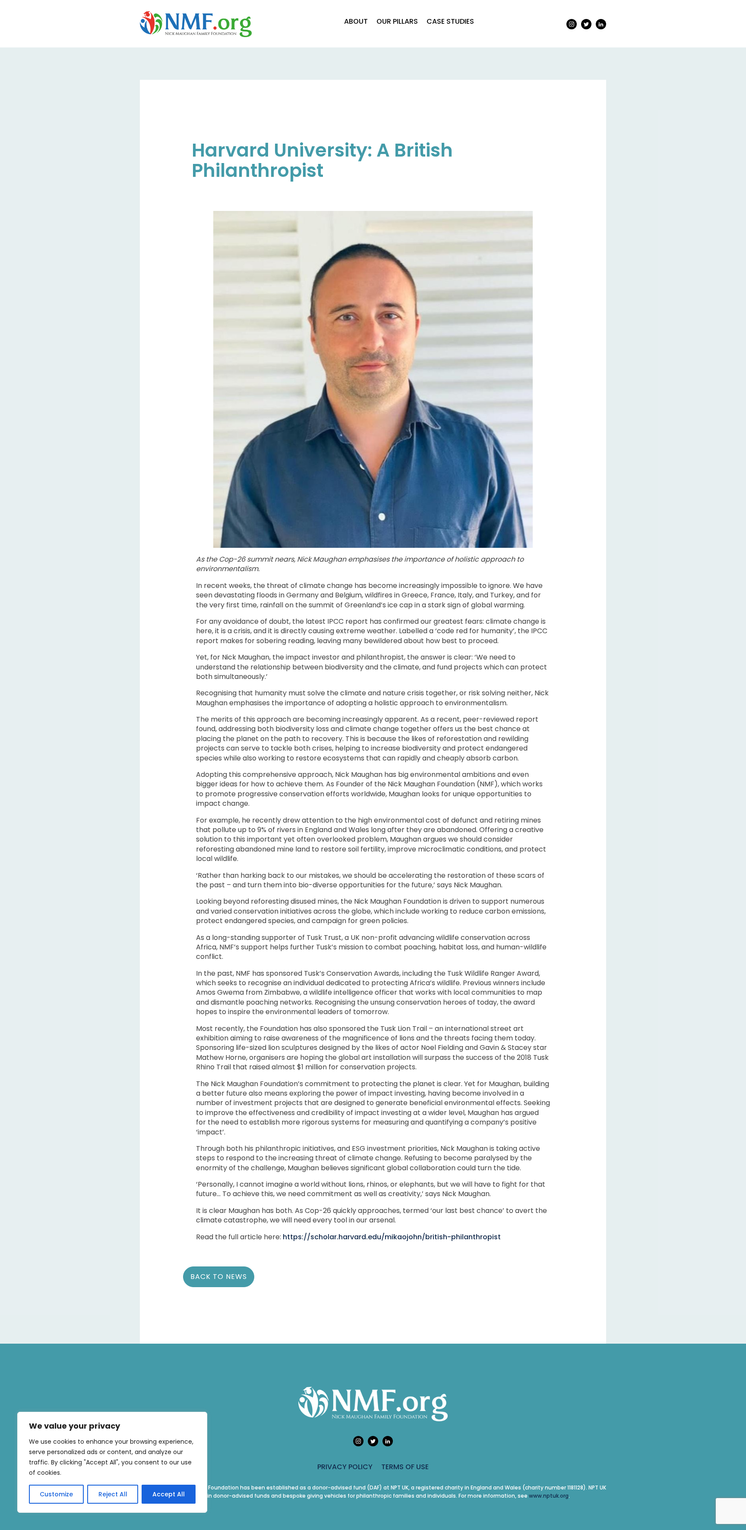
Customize (56, 1494)
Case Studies (450, 21)
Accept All (168, 1494)
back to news (218, 1277)
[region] (112, 1462)
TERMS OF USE (405, 1467)
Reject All (112, 1494)
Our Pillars (397, 21)
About (356, 21)
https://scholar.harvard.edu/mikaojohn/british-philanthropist (392, 1237)
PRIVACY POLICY (345, 1467)
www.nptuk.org (549, 1495)
